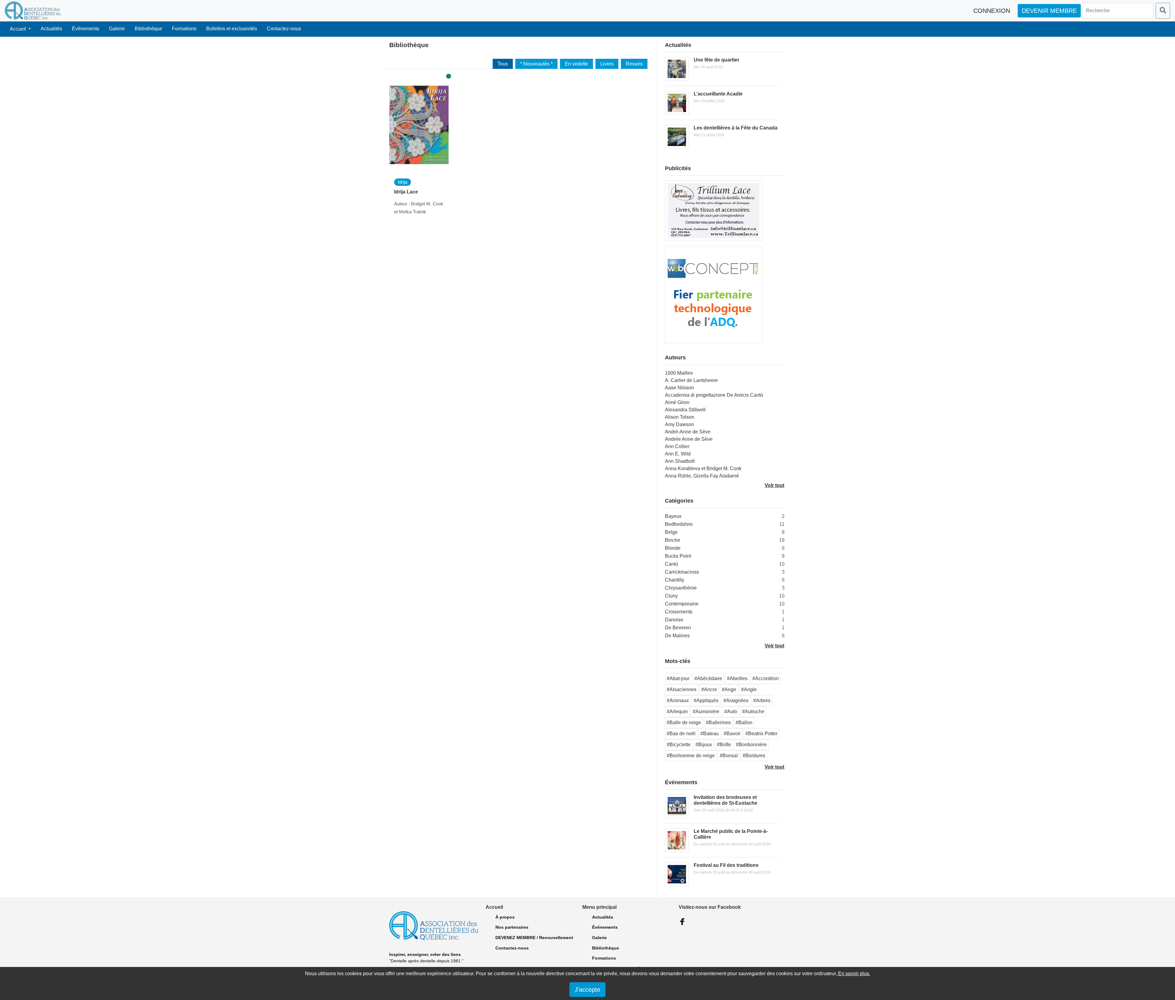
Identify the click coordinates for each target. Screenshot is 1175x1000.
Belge (671, 532)
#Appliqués (706, 700)
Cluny (671, 595)
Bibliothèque (148, 28)
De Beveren (678, 627)
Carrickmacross (682, 572)
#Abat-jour (678, 678)
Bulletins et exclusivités (231, 28)
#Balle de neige (684, 722)
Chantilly (674, 579)
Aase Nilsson (679, 387)
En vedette (576, 63)
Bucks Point (678, 556)
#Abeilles (737, 678)
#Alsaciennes (681, 689)
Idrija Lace (406, 191)
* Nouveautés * (536, 63)
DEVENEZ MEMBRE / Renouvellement (534, 937)
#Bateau (709, 733)
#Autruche (753, 711)
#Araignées (735, 700)
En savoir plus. (853, 973)
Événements (85, 28)
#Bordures (754, 755)
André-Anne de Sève (688, 431)
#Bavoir (732, 733)
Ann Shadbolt (680, 461)
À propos (505, 917)
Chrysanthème (681, 587)
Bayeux (673, 516)
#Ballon (744, 722)
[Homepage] (33, 10)
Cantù (671, 564)
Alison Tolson (679, 417)
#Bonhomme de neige (691, 755)
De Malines (677, 635)
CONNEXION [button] (991, 10)
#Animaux (678, 700)
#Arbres (761, 700)
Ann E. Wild (678, 453)
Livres (607, 63)
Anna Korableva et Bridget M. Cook (703, 468)
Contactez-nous (284, 28)
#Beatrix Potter (761, 733)
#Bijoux (704, 744)
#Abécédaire (708, 678)
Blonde (673, 548)
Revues (634, 63)
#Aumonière (706, 711)
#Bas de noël (681, 733)
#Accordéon (765, 678)
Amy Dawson (679, 424)
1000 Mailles (679, 373)
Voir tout (774, 485)
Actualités (51, 28)
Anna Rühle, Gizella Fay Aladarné (702, 475)
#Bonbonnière (751, 744)
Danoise (674, 619)
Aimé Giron (677, 402)
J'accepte (587, 989)
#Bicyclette (679, 744)
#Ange (729, 689)
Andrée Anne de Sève (689, 439)
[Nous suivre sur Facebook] (682, 921)
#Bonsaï (729, 755)
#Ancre (709, 689)
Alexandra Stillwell (685, 409)
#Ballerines (718, 722)
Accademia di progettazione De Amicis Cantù (714, 395)
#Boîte (724, 744)
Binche (672, 540)
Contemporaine (682, 603)
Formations (184, 28)
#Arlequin (677, 711)
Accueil (18, 29)
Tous (503, 63)
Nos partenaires (511, 927)
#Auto (730, 711)
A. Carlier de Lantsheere (691, 380)
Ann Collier (677, 446)
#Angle (749, 689)
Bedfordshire (679, 524)
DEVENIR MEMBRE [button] (1049, 10)
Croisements (678, 611)
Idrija (402, 182)
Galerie (117, 28)
